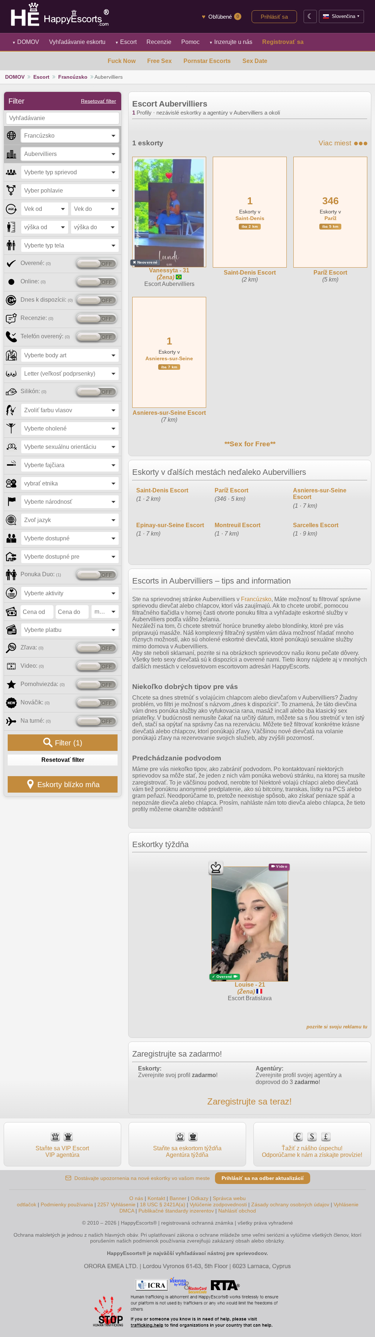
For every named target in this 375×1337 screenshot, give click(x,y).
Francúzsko (73, 77)
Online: (33, 281)
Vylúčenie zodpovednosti (218, 1204)
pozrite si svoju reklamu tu (337, 1026)
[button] (70, 136)
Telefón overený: (45, 336)
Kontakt (156, 1198)
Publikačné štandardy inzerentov (176, 1211)
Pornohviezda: (43, 684)
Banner (178, 1198)
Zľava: (32, 647)
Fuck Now (121, 61)
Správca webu (229, 1198)
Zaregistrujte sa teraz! (249, 1101)
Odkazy (199, 1198)
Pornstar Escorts (207, 61)
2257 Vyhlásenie (116, 1204)
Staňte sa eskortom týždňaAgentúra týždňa (187, 1151)
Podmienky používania (67, 1204)
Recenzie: (37, 318)
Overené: (36, 263)
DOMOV (25, 42)
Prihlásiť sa (274, 17)
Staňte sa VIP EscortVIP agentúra (62, 1151)
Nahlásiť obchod (237, 1211)
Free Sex (159, 61)
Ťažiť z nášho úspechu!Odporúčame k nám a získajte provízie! (312, 1151)
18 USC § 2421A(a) (162, 1204)
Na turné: (36, 721)
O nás (136, 1198)
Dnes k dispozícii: (47, 300)
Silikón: (34, 391)
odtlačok (26, 1204)
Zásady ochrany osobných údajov (290, 1204)
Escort (126, 42)
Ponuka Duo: (41, 574)
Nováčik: (35, 702)
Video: (32, 666)
